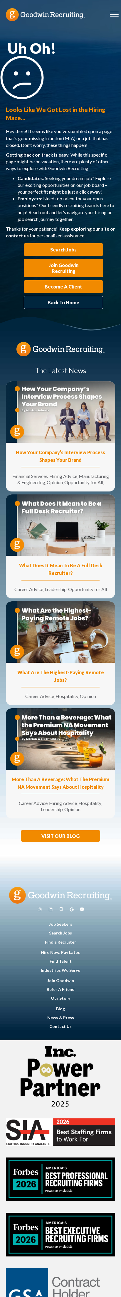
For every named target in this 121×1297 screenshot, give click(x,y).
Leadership (56, 589)
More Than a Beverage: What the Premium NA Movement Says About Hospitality (60, 783)
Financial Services (30, 476)
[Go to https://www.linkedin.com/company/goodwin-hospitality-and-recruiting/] (50, 909)
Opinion (55, 482)
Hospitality (67, 696)
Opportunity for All (83, 482)
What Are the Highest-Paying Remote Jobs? (60, 676)
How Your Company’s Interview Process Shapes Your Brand (60, 456)
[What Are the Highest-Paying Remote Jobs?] (60, 631)
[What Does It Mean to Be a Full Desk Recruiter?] (60, 524)
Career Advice (28, 589)
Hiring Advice (63, 476)
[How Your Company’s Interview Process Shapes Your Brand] (60, 411)
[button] (60, 836)
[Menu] (114, 15)
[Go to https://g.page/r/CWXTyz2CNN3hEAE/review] (71, 909)
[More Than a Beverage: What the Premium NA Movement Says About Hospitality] (60, 738)
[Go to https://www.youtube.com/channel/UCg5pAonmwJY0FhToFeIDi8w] (82, 909)
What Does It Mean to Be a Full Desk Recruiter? (60, 569)
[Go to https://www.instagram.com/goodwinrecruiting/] (39, 909)
